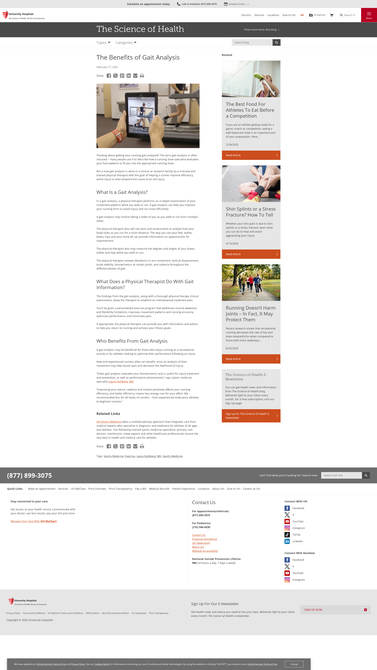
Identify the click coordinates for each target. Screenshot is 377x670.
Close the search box (359, 15)
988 (194, 563)
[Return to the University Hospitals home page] (24, 15)
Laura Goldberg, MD (121, 381)
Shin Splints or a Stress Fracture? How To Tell (251, 212)
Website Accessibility (205, 551)
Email (135, 76)
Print (142, 76)
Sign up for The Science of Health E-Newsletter (248, 415)
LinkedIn (129, 76)
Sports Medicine (114, 456)
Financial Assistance (204, 539)
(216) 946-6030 (201, 527)
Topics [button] (101, 42)
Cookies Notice (102, 664)
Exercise (130, 456)
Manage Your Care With (34, 521)
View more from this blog (260, 29)
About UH (198, 547)
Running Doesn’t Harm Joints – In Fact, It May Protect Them (251, 314)
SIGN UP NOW (313, 609)
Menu (369, 18)
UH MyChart (319, 15)
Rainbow (302, 15)
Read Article (233, 155)
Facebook (109, 76)
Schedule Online (237, 4)
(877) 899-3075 (29, 475)
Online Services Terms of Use (51, 664)
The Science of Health (140, 29)
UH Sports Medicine (108, 421)
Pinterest (122, 76)
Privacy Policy (78, 664)
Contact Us (198, 535)
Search (277, 42)
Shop (332, 15)
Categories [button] (124, 42)
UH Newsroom (201, 543)
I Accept (294, 664)
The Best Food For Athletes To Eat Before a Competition (250, 110)
